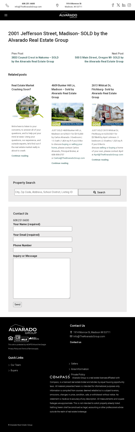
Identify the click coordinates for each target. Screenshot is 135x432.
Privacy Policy (13, 349)
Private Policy (78, 374)
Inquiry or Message (25, 256)
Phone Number (22, 245)
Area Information (80, 369)
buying (65, 144)
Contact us (75, 342)
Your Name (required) (26, 224)
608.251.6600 (28, 3)
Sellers (74, 363)
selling (103, 147)
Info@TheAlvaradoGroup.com (28, 7)
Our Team (16, 365)
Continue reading (20, 156)
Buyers (14, 370)
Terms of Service (28, 349)
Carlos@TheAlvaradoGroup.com (69, 158)
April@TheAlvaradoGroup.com (108, 154)
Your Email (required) (26, 234)
